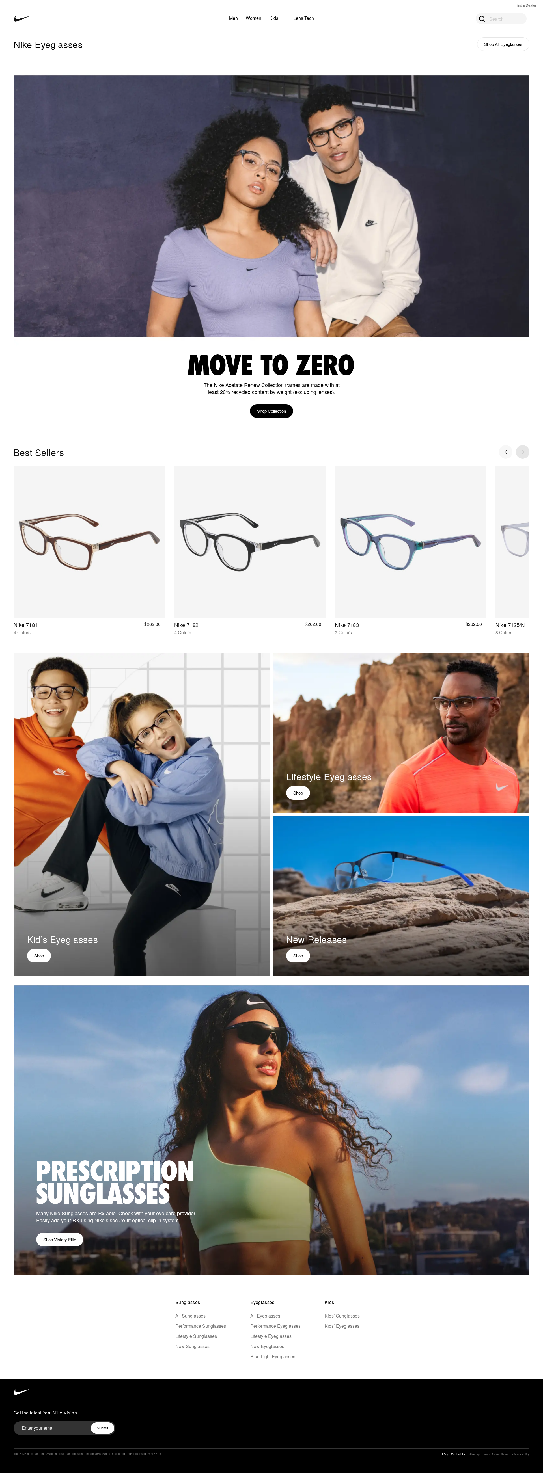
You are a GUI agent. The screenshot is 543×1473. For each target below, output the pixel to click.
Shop (39, 956)
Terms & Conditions (495, 1454)
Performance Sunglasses (200, 1326)
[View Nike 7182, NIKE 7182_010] (250, 543)
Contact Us (458, 1454)
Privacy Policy (520, 1454)
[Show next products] (522, 452)
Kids (273, 18)
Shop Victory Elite (59, 1239)
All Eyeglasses (265, 1315)
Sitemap (474, 1454)
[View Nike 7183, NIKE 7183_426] (410, 543)
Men (233, 18)
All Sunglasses (190, 1315)
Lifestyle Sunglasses (196, 1336)
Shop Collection (271, 411)
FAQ (445, 1454)
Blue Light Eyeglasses (272, 1356)
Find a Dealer (525, 5)
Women (253, 18)
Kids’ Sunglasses (342, 1315)
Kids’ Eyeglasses (342, 1326)
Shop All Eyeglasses (503, 44)
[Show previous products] (505, 452)
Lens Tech (303, 18)
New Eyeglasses (267, 1346)
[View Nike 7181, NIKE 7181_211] (89, 543)
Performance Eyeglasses (275, 1326)
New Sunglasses (192, 1346)
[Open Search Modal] (481, 18)
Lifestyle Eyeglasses (271, 1336)
